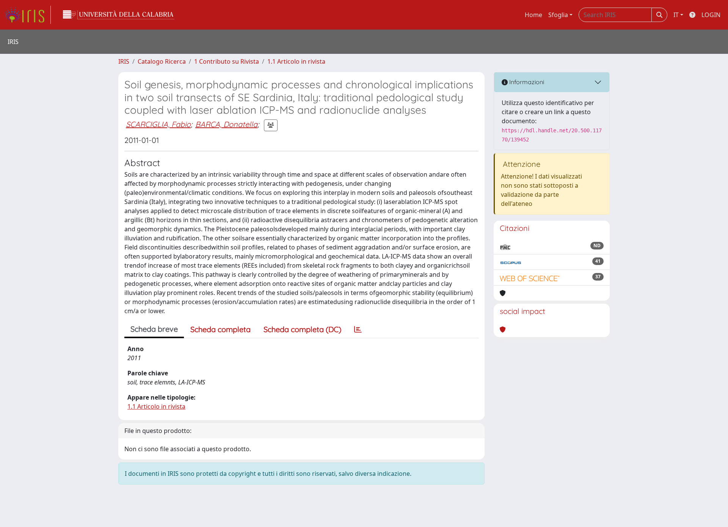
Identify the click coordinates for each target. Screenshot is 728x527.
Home (533, 15)
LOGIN (710, 15)
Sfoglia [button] (558, 15)
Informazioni (526, 82)
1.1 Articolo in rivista (296, 61)
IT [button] (676, 15)
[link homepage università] (118, 15)
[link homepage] (28, 15)
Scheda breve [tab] (154, 329)
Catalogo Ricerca (162, 61)
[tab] (358, 329)
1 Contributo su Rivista (226, 61)
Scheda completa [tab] (220, 329)
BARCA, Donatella (226, 124)
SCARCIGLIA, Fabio (158, 124)
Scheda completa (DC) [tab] (302, 329)
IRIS (123, 61)
